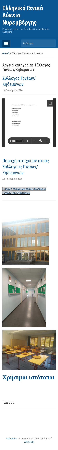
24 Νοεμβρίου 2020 (12, 178)
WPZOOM (29, 441)
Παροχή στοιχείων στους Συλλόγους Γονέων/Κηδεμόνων (25, 166)
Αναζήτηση (51, 43)
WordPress (11, 438)
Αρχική (5, 53)
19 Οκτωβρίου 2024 (12, 90)
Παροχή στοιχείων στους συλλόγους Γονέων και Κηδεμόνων (24, 191)
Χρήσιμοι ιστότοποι (28, 377)
